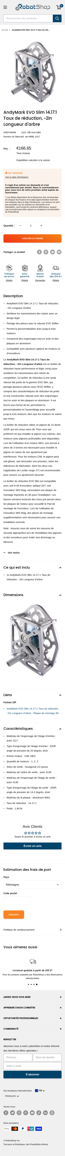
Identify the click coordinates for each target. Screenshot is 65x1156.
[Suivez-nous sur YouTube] (32, 1112)
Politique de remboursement (18, 929)
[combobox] (28, 18)
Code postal (10, 893)
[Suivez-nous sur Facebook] (5, 1112)
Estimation (14, 914)
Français (11, 1096)
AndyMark (9, 132)
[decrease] (20, 225)
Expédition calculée (27, 160)
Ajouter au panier (32, 238)
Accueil (5, 30)
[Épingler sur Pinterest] (46, 252)
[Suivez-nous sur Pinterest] (25, 1112)
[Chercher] (57, 18)
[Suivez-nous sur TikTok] (38, 1112)
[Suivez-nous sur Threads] (52, 1112)
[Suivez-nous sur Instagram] (19, 1112)
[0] (59, 7)
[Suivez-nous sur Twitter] (12, 1112)
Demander (40, 280)
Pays (6, 877)
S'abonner (32, 1074)
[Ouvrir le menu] (5, 7)
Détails (9, 280)
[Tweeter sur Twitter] (52, 252)
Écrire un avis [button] (33, 845)
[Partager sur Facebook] (39, 252)
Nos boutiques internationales (17, 1090)
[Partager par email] (59, 252)
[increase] (41, 225)
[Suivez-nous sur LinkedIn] (45, 1112)
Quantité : (8, 225)
